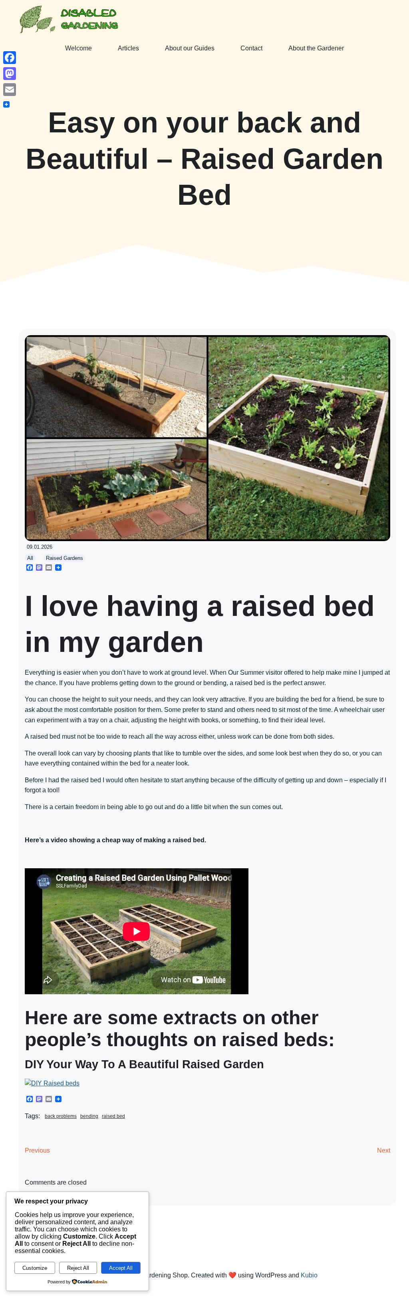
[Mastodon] (10, 74)
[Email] (10, 90)
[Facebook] (10, 58)
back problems (61, 1116)
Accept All (121, 1268)
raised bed (113, 1116)
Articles (128, 48)
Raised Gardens (64, 558)
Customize (34, 1268)
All (30, 558)
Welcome (78, 48)
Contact (251, 48)
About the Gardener (316, 48)
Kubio (309, 1275)
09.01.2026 (39, 547)
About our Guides (189, 48)
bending (89, 1116)
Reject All (78, 1268)
